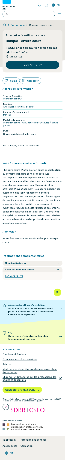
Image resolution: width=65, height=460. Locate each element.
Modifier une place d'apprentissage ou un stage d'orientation (30, 370)
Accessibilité (10, 445)
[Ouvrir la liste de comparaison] (46, 5)
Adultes (7, 364)
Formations (18, 25)
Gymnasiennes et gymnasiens (20, 359)
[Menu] (59, 14)
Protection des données (32, 439)
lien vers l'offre (14, 275)
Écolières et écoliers (14, 354)
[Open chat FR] (57, 292)
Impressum (9, 439)
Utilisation (26, 445)
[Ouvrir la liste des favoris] (39, 5)
